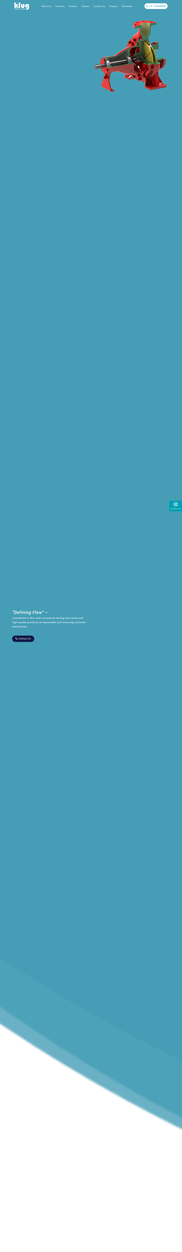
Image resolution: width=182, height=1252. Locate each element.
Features (60, 6)
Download (127, 6)
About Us (46, 6)
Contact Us (99, 6)
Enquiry (113, 6)
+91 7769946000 (157, 6)
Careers (85, 6)
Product (73, 6)
